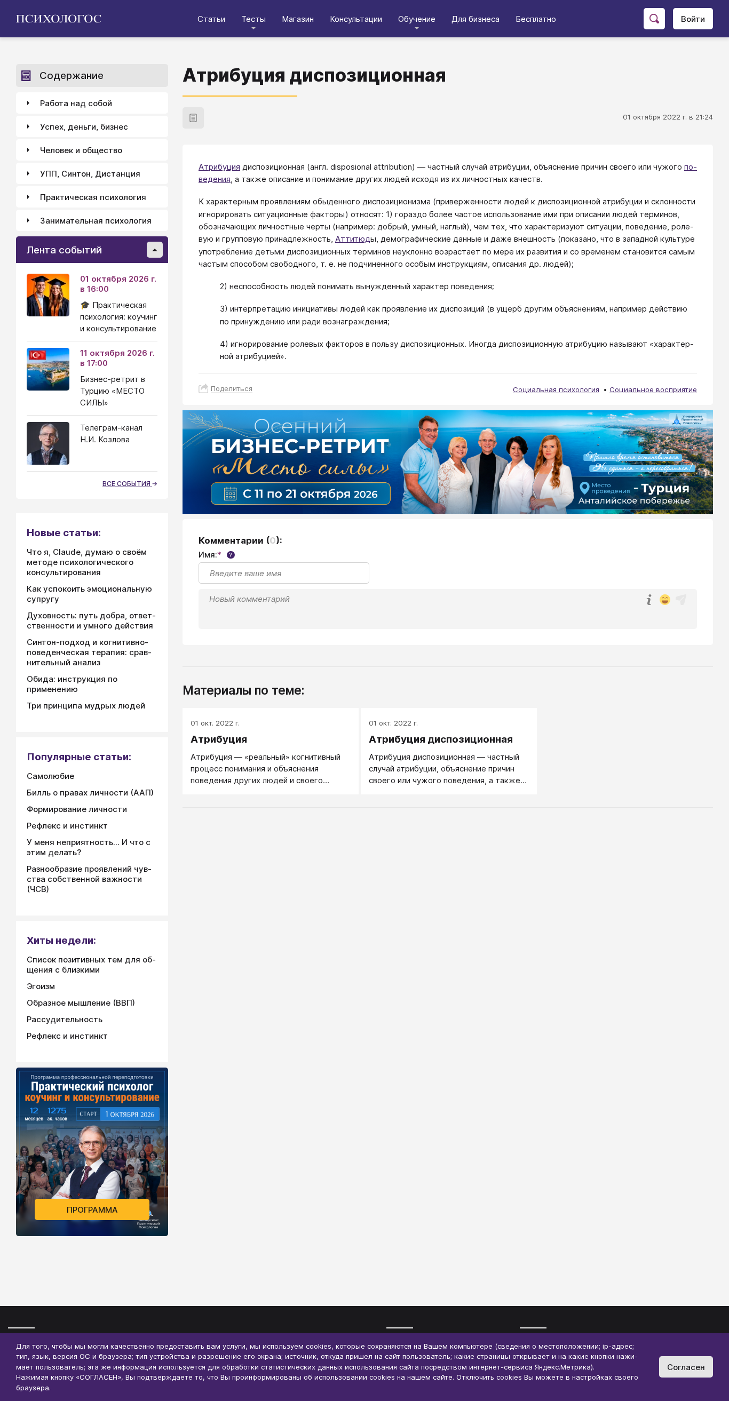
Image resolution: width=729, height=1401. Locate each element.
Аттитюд (352, 239)
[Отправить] (681, 599)
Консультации (356, 19)
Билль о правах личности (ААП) (90, 792)
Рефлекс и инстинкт (67, 826)
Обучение (416, 19)
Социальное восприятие (653, 389)
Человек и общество (81, 150)
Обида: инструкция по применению (72, 684)
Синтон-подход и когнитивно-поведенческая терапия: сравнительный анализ (89, 652)
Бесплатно (536, 19)
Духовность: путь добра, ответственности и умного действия (91, 620)
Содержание (71, 75)
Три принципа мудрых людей (86, 705)
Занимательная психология (96, 221)
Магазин (298, 19)
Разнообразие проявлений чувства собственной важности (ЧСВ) (89, 879)
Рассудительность (64, 1019)
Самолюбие (50, 776)
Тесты (253, 19)
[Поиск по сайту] (654, 18)
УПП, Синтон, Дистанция (90, 174)
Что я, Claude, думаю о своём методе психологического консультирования (87, 562)
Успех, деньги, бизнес (84, 127)
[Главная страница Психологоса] (62, 18)
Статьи (211, 19)
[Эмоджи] (665, 600)
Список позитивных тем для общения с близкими (91, 964)
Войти (693, 19)
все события (127, 484)
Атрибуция (219, 167)
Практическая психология (93, 197)
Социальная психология (556, 389)
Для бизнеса (475, 19)
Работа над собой (76, 103)
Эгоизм (41, 986)
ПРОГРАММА (92, 1210)
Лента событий (64, 250)
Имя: (215, 555)
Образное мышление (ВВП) (81, 1003)
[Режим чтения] (193, 118)
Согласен (686, 1367)
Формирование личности (77, 809)
